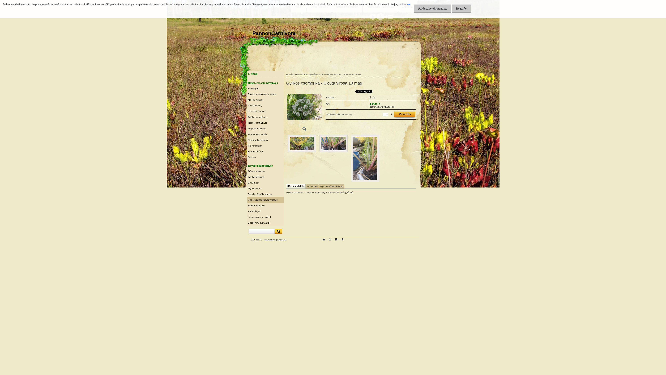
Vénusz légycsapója (257, 134)
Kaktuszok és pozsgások (259, 217)
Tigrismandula (255, 188)
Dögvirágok (253, 183)
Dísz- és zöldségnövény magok (263, 200)
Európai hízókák (255, 151)
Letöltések (312, 186)
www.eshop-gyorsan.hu (275, 240)
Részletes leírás (295, 186)
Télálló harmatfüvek (257, 117)
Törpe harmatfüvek (257, 128)
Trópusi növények (256, 171)
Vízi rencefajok (255, 146)
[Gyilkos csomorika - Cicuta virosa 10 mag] (304, 111)
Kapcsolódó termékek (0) (331, 186)
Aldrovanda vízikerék (258, 140)
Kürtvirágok (253, 88)
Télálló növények (256, 177)
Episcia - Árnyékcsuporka (260, 194)
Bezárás (461, 8)
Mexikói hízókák (255, 100)
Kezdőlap (290, 74)
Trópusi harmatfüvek (257, 123)
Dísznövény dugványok (259, 223)
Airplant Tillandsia (256, 206)
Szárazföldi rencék (257, 111)
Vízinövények (254, 211)
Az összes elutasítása (432, 8)
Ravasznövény (255, 106)
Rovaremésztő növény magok (262, 94)
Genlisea (252, 157)
